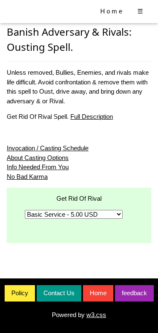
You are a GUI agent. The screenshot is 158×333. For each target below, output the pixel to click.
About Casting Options (38, 157)
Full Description (91, 116)
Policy (19, 292)
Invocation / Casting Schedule (47, 148)
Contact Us (59, 292)
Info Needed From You (38, 166)
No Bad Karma (27, 176)
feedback (134, 292)
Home (112, 11)
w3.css (96, 314)
